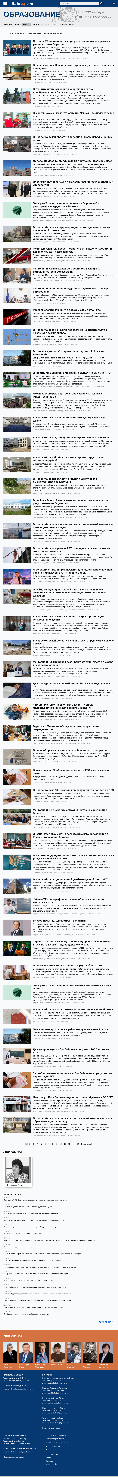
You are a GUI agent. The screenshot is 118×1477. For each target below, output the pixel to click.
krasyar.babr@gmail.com (59, 1403)
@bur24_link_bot (58, 1380)
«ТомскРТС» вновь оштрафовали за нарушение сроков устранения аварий (33, 1307)
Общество (61, 220)
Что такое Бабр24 (53, 1447)
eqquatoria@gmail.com (20, 1443)
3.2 (17, 1472)
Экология (36, 676)
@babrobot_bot (18, 1441)
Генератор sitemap (56, 1472)
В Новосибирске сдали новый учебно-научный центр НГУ (70, 879)
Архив (71, 24)
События (36, 1038)
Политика (47, 196)
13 (73, 1144)
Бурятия (72, 58)
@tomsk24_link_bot (58, 1420)
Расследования (62, 58)
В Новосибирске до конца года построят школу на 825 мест (71, 437)
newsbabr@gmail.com (20, 1380)
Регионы (8, 24)
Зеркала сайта (52, 1464)
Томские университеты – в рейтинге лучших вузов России (70, 1029)
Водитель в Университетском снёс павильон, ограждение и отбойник (30, 1213)
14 (78, 1144)
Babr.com (23, 3)
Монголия (47, 130)
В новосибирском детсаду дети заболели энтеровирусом (70, 750)
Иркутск (59, 175)
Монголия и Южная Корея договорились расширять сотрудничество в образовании (66, 270)
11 (65, 1144)
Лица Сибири (12, 1152)
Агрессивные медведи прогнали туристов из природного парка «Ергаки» (32, 1260)
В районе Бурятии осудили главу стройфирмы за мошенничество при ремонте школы (37, 1294)
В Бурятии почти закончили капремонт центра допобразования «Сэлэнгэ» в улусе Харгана (63, 91)
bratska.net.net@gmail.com (22, 1389)
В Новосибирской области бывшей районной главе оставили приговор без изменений (37, 1300)
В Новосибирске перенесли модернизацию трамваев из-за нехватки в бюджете (34, 1287)
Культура (36, 429)
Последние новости (13, 1194)
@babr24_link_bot (19, 1378)
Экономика (37, 344)
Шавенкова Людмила (16, 1185)
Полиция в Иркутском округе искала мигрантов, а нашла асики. (28, 1280)
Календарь (50, 1461)
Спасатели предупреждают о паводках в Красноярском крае (27, 1247)
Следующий (86, 1144)
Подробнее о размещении (14, 1457)
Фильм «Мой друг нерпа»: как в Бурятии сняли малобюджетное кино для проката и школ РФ (63, 706)
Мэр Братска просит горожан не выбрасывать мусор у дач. (26, 1314)
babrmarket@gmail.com (20, 1452)
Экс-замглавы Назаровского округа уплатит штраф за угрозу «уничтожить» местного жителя (39, 1267)
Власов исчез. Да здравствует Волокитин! (60, 920)
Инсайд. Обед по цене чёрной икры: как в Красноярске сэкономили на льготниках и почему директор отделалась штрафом (70, 592)
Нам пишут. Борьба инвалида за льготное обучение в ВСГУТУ (73, 1097)
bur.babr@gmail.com (58, 1383)
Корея (66, 280)
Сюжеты (17, 24)
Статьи (55, 24)
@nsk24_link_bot (58, 1410)
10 (61, 1144)
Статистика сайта (53, 1454)
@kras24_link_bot (58, 1400)
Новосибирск (57, 154)
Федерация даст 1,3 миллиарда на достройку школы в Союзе (72, 161)
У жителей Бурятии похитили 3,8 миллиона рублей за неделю (28, 1207)
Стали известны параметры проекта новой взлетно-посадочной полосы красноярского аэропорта (42, 1254)
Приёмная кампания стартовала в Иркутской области (67, 965)
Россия (60, 848)
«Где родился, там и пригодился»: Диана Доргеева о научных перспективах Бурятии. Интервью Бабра (72, 571)
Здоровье (36, 154)
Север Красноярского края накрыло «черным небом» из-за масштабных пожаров (35, 1274)
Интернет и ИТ (49, 280)
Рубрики (27, 24)
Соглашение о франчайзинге (57, 1442)
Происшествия (38, 242)
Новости (63, 24)
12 (69, 1144)
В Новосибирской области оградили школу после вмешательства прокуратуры (65, 480)
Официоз (36, 743)
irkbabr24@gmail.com (59, 1393)
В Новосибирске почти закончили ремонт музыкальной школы (73, 1009)
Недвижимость (38, 175)
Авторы (36, 24)
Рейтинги (45, 24)
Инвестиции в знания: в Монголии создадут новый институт (72, 372)
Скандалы (59, 1111)
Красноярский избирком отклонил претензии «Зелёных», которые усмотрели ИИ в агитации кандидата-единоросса (49, 1240)
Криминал (52, 610)
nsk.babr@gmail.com (58, 1413)
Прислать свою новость (51, 1428)
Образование (50, 58)
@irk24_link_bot (57, 1390)
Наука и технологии (54, 387)
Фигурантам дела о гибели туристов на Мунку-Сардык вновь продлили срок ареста (36, 1227)
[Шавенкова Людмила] (18, 1171)
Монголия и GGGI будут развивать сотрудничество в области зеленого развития (35, 1200)
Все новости (106, 1322)
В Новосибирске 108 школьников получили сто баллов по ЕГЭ (73, 790)
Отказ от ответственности (56, 1435)
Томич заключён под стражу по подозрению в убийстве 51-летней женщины (33, 1220)
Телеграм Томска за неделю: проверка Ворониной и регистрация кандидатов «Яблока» (66, 205)
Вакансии (50, 1450)
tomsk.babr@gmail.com (59, 1423)
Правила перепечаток (55, 1439)
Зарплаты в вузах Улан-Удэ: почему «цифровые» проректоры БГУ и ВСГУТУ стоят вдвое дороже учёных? (73, 943)
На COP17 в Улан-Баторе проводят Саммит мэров (23, 1233)
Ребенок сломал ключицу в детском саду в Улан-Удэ (67, 309)
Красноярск (48, 82)
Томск (76, 220)
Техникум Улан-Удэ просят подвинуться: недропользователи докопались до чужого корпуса (72, 250)
